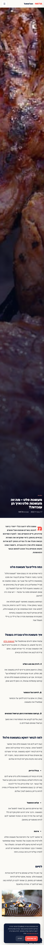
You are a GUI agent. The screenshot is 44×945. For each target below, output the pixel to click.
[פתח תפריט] (4, 3)
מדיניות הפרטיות (32, 933)
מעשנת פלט (9, 641)
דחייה (20, 938)
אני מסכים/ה (31, 938)
